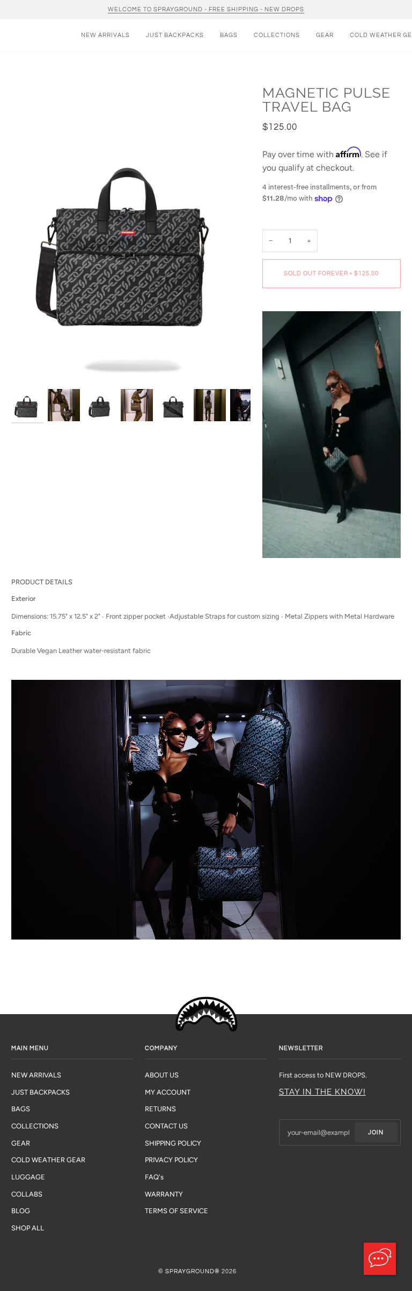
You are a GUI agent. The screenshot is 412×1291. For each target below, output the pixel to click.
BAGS (20, 1109)
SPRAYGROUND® (192, 1271)
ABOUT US (162, 1075)
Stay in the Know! (322, 1092)
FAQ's (154, 1177)
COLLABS (26, 1194)
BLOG (20, 1211)
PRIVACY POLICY (171, 1160)
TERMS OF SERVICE (176, 1211)
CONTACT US (166, 1126)
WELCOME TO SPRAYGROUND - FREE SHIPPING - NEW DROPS (206, 9)
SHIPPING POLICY (173, 1143)
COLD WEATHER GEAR (48, 1160)
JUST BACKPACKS (40, 1092)
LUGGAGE (28, 1177)
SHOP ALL (27, 1228)
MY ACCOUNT (167, 1092)
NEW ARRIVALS (36, 1075)
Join (376, 1132)
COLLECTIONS (34, 1126)
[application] (379, 1258)
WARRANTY (164, 1194)
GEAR (20, 1143)
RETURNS (160, 1109)
